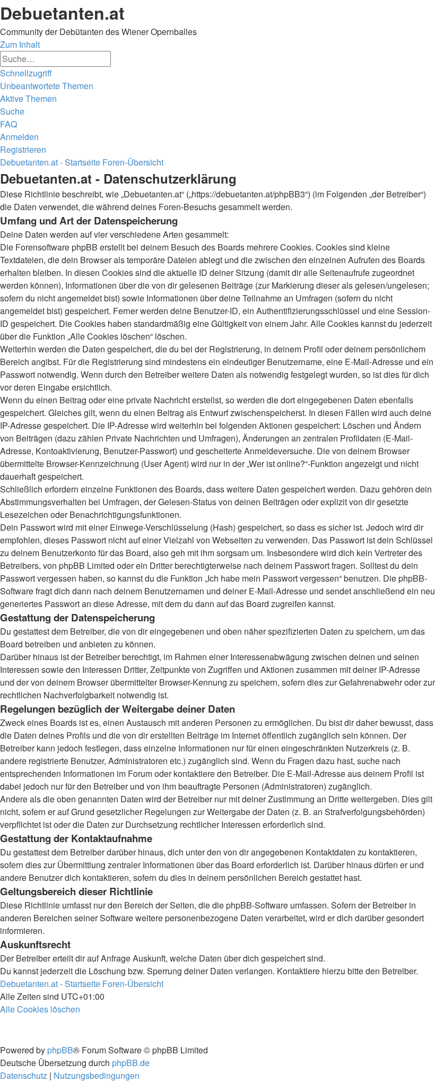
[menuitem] (46, 86)
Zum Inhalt (20, 44)
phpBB (60, 1050)
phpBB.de (131, 1063)
